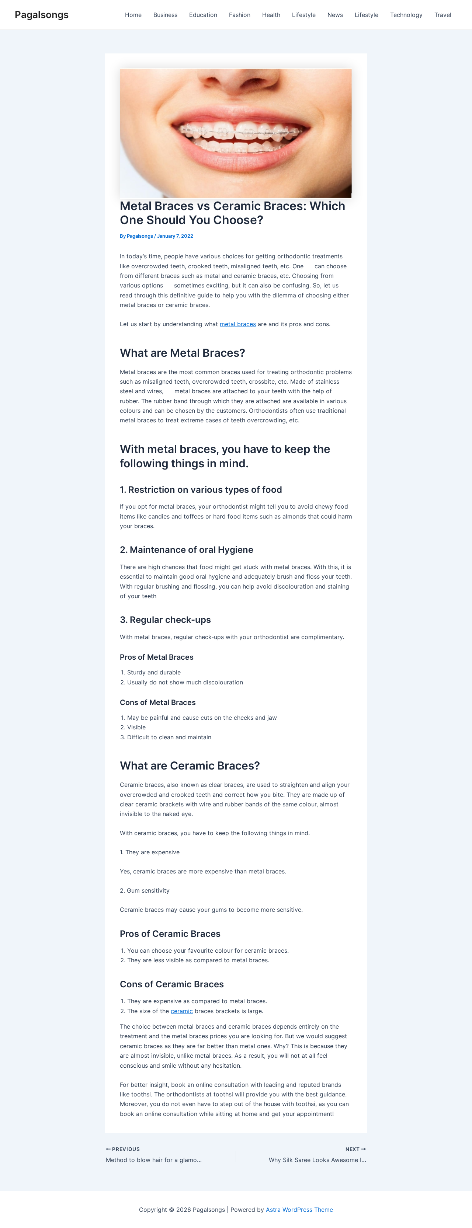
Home (133, 14)
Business (165, 14)
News (335, 14)
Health (271, 14)
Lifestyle (304, 14)
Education (203, 14)
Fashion (239, 14)
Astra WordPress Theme (299, 1209)
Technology (406, 14)
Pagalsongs (42, 14)
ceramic (182, 1011)
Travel (442, 14)
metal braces (238, 324)
